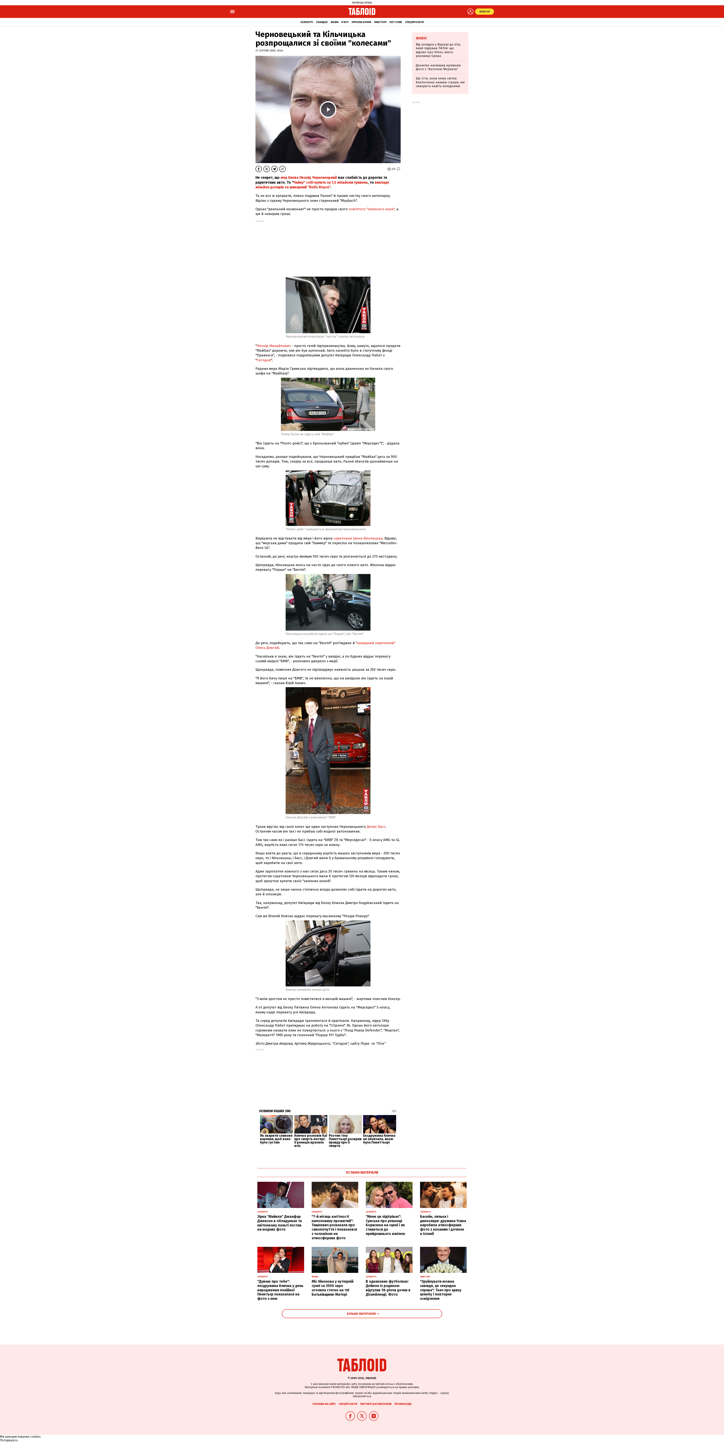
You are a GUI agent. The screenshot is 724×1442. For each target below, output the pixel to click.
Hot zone (396, 22)
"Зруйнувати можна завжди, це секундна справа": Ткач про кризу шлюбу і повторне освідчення (440, 1290)
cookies (35, 1436)
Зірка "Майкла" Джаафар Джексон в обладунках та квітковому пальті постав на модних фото (279, 1223)
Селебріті (306, 22)
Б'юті (344, 22)
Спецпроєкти (414, 22)
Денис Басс (376, 826)
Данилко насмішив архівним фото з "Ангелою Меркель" (438, 67)
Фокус (421, 38)
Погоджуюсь (9, 1440)
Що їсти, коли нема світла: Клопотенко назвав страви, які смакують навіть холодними (440, 82)
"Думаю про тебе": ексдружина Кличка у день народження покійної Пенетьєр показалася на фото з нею (280, 1290)
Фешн (334, 22)
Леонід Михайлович (274, 346)
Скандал (321, 22)
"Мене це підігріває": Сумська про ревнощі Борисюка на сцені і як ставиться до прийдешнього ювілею (385, 1225)
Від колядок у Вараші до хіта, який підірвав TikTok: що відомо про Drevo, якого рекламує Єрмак (438, 50)
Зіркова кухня (361, 22)
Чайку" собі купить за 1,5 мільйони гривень (330, 182)
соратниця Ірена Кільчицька (358, 538)
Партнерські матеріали (375, 1404)
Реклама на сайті (324, 1404)
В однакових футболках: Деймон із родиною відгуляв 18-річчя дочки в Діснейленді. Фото (388, 1287)
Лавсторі (380, 22)
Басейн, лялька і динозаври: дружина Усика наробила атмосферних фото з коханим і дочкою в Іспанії (443, 1225)
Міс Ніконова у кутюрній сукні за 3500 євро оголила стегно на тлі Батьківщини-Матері (333, 1287)
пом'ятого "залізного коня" (371, 209)
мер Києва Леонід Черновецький (309, 177)
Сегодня (264, 360)
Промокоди (402, 1404)
